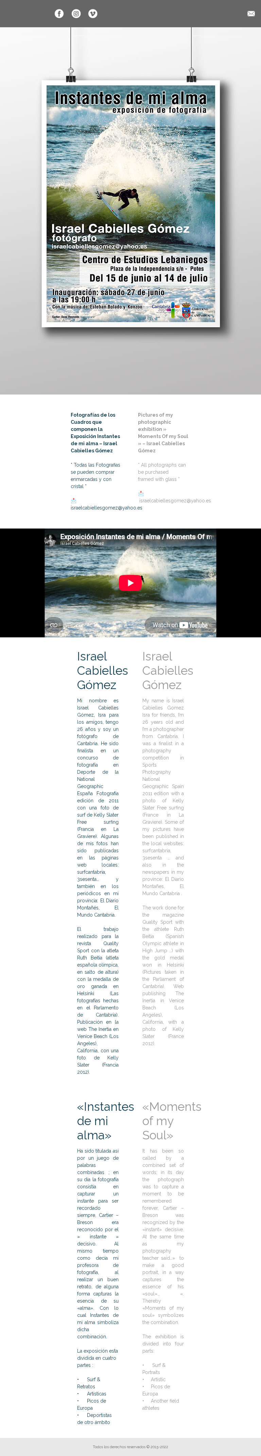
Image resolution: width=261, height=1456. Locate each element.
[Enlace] (59, 14)
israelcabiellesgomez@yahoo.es (106, 508)
